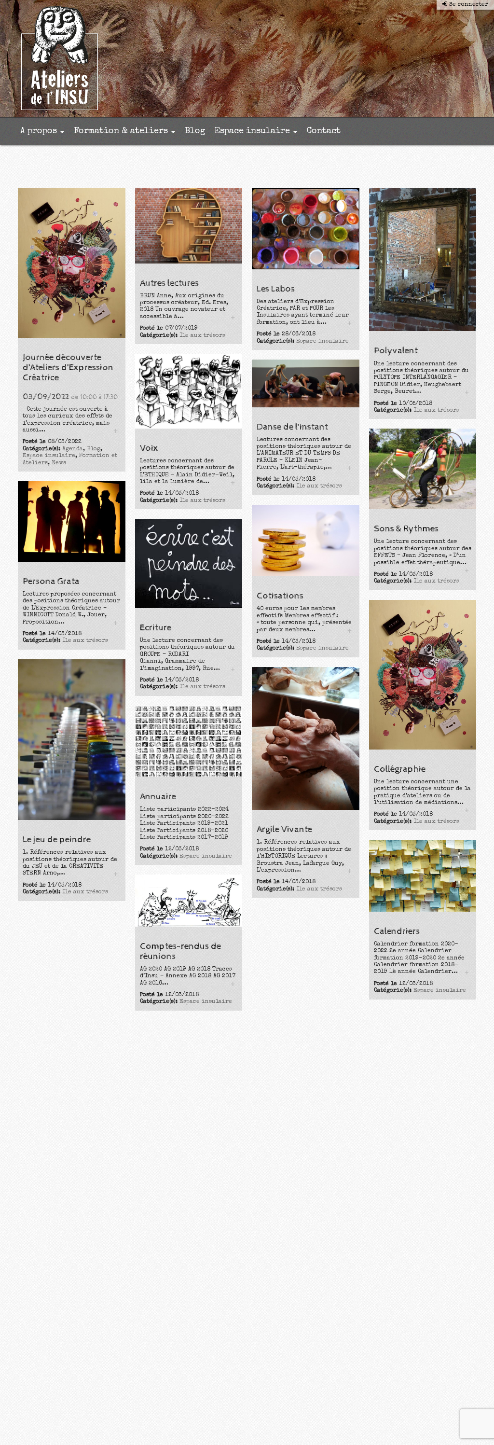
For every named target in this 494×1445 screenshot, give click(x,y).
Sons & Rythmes (406, 528)
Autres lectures (169, 283)
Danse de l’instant (292, 426)
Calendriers (397, 931)
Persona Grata (51, 581)
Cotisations (280, 595)
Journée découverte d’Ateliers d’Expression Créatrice (68, 367)
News (59, 463)
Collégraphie (399, 769)
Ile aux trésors (202, 336)
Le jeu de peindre (57, 839)
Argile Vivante (284, 829)
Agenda (72, 449)
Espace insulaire (253, 131)
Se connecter (467, 5)
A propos (39, 131)
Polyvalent (396, 350)
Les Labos (276, 288)
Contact (324, 131)
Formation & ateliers (122, 131)
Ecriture (155, 627)
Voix (149, 448)
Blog (195, 131)
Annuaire (158, 796)
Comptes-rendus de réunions (180, 951)
